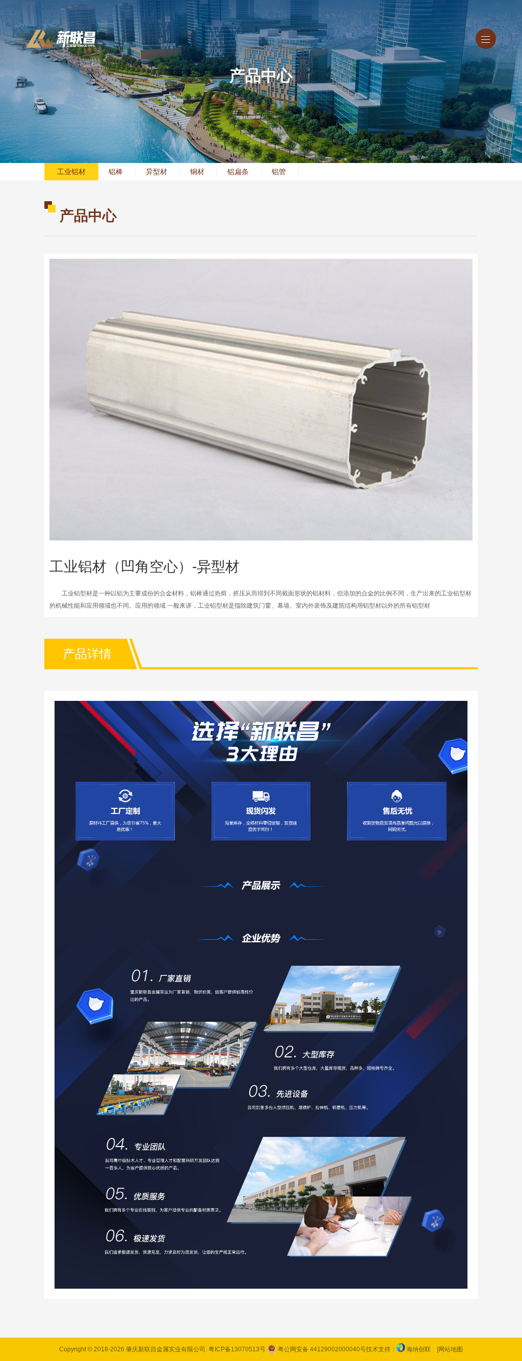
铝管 (279, 172)
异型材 (156, 172)
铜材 (197, 172)
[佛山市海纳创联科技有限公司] (401, 1349)
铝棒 (116, 172)
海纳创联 (418, 1349)
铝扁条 (238, 172)
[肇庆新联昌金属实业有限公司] (60, 39)
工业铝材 (71, 172)
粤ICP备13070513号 (237, 1349)
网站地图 (450, 1349)
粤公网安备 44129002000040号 (321, 1349)
